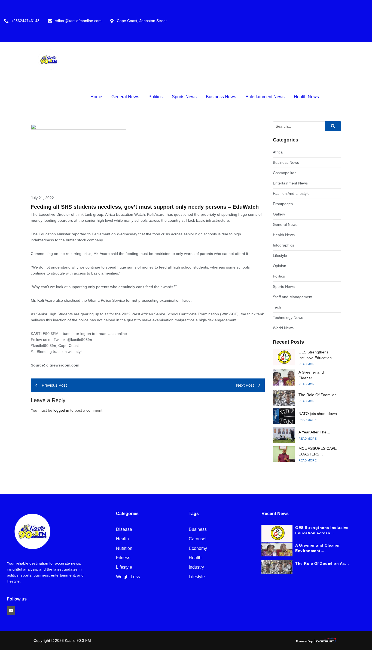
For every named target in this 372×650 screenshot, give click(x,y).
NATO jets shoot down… (319, 413)
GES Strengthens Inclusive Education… (317, 355)
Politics (155, 96)
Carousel (197, 539)
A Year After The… (314, 432)
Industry (196, 567)
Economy (198, 548)
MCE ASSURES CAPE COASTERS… (317, 451)
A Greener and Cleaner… (311, 375)
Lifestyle (124, 567)
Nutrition (124, 548)
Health (122, 539)
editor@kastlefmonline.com (78, 20)
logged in (61, 410)
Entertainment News (265, 96)
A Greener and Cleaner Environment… (317, 548)
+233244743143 (25, 20)
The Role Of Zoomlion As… (322, 563)
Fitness (123, 558)
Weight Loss (128, 577)
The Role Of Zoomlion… (319, 395)
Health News (306, 96)
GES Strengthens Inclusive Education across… (322, 530)
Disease (124, 529)
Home (96, 96)
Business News (221, 96)
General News (125, 96)
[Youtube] (11, 610)
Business (198, 529)
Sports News (184, 96)
